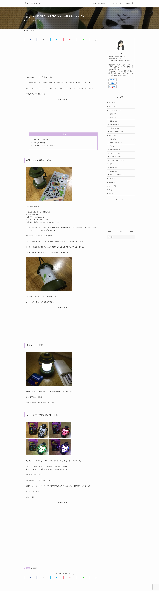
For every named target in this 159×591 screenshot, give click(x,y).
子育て (112, 106)
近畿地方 (113, 121)
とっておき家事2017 (116, 160)
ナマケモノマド (32, 3)
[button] (30, 39)
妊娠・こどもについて (117, 174)
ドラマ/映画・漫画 (116, 156)
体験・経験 (114, 139)
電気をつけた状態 (39, 143)
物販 (111, 178)
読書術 (112, 193)
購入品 (28, 20)
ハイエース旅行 (115, 110)
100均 (34, 568)
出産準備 (113, 167)
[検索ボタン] (133, 3)
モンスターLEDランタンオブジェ (45, 146)
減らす (112, 186)
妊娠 (111, 164)
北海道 (113, 114)
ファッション (115, 153)
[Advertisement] (63, 57)
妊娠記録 (113, 171)
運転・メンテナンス (116, 131)
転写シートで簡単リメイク (42, 139)
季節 (112, 146)
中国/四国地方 (114, 124)
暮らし (112, 135)
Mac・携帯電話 (115, 149)
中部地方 (113, 117)
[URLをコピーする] (96, 39)
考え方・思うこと (116, 142)
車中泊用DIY (114, 128)
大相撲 (112, 182)
